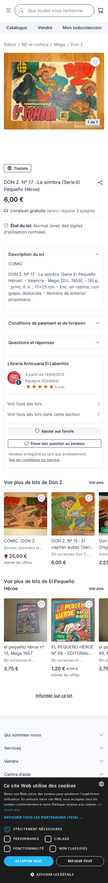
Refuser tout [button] (80, 861)
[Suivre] (95, 61)
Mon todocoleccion (82, 27)
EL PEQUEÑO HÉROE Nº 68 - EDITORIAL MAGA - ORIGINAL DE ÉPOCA (73, 650)
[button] (54, 254)
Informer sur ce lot (54, 695)
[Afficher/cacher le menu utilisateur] (7, 10)
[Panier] (101, 10)
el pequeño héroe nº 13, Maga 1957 (24, 650)
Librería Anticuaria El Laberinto (38, 363)
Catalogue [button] (16, 27)
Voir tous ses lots (24, 403)
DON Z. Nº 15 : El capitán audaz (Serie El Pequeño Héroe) (71, 544)
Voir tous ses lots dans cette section (43, 414)
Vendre (45, 27)
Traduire (21, 168)
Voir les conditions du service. (34, 460)
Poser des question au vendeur (58, 443)
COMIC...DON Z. (20, 540)
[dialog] (54, 830)
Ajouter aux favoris (57, 431)
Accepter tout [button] (28, 861)
